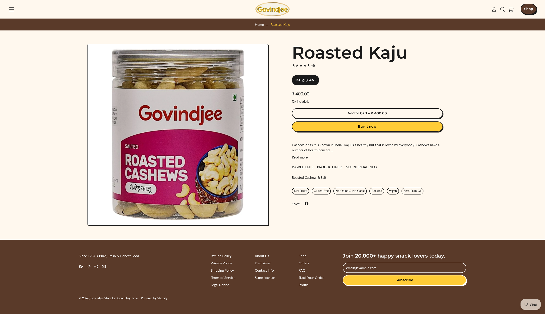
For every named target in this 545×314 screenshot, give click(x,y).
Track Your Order (311, 277)
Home (259, 24)
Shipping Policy (222, 270)
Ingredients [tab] (303, 167)
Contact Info (264, 270)
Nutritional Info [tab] (361, 167)
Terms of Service (223, 277)
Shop (302, 256)
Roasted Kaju (280, 24)
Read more (300, 157)
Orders (304, 263)
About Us (262, 256)
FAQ (302, 270)
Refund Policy (221, 256)
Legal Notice (220, 285)
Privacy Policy (221, 263)
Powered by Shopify (154, 298)
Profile (303, 285)
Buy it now (367, 126)
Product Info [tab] (329, 167)
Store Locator (265, 277)
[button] (502, 9)
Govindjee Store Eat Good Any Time (114, 298)
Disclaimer (263, 263)
